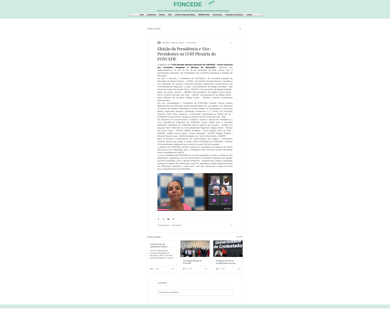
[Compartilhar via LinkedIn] (168, 219)
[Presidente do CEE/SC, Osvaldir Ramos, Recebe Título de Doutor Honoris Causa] (228, 249)
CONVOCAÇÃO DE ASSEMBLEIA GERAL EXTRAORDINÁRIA (158, 245)
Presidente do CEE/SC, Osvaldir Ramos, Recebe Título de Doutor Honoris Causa (226, 262)
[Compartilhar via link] (173, 219)
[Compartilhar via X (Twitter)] (163, 219)
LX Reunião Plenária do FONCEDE (192, 262)
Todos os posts (153, 29)
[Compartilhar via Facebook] (158, 219)
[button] (240, 29)
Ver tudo (240, 237)
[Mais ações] (231, 42)
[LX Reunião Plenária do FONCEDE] (195, 249)
